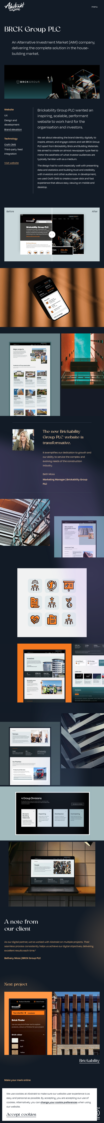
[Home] (14, 6)
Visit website (11, 162)
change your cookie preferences (58, 1102)
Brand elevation (13, 129)
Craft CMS (10, 144)
